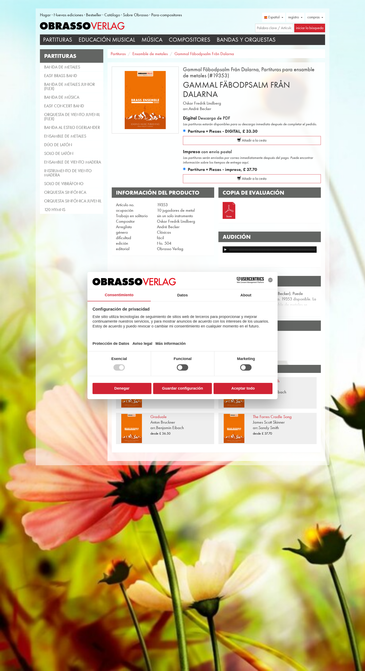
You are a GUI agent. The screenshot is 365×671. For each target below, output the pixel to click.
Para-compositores (166, 15)
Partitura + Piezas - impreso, (222, 169)
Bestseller (93, 15)
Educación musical (107, 39)
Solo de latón (58, 153)
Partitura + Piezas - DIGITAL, (222, 131)
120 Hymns (54, 209)
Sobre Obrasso (135, 15)
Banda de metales (62, 67)
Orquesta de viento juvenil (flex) (72, 116)
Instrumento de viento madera (68, 172)
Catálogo (112, 15)
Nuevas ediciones (68, 15)
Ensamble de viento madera (72, 162)
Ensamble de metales (65, 136)
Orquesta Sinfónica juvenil (72, 200)
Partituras (57, 39)
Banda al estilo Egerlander (72, 127)
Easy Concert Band (64, 105)
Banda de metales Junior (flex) (69, 86)
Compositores (189, 39)
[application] (270, 249)
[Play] (225, 249)
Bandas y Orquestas (246, 39)
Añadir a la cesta (253, 140)
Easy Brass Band (60, 75)
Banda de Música (61, 97)
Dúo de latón (58, 144)
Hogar (45, 15)
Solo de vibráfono (63, 183)
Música (152, 39)
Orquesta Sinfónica (65, 192)
